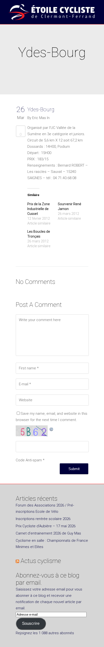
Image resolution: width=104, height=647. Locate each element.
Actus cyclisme (41, 560)
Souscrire (30, 623)
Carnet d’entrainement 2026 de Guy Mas (48, 533)
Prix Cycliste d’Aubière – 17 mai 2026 (45, 526)
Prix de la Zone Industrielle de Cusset (38, 209)
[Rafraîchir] (51, 428)
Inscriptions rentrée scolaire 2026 (43, 519)
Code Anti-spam (29, 460)
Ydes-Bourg (40, 109)
